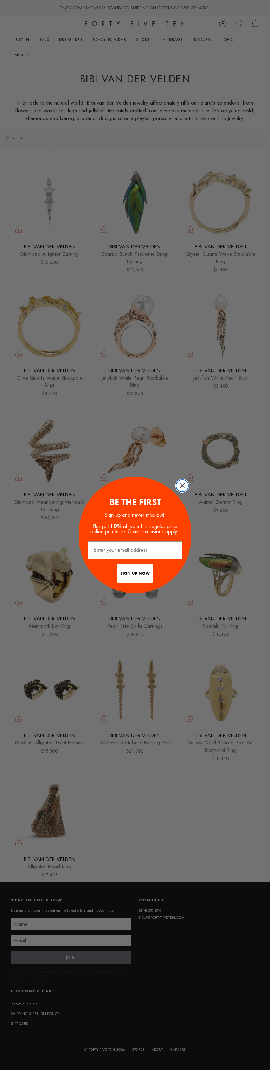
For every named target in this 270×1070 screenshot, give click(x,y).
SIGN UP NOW (135, 573)
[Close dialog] (182, 486)
